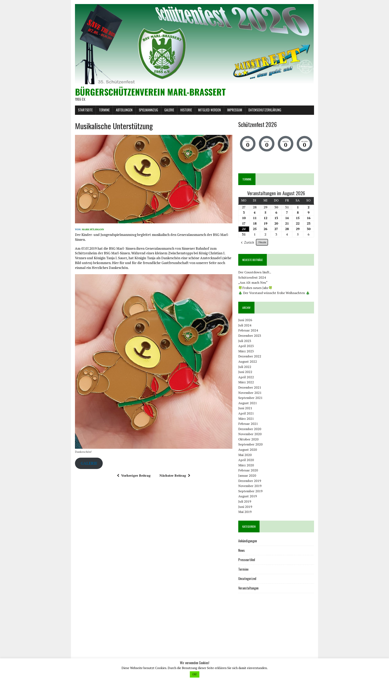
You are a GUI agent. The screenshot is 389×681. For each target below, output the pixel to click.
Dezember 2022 (249, 356)
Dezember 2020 (249, 429)
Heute (262, 242)
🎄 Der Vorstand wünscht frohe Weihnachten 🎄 (274, 293)
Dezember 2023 (249, 335)
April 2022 (246, 377)
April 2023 (246, 346)
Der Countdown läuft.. (254, 272)
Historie (186, 110)
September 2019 (250, 491)
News (241, 550)
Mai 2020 (245, 455)
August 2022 (247, 361)
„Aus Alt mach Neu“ (253, 282)
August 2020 (247, 449)
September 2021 (250, 397)
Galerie (169, 110)
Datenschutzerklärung (264, 110)
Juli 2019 (244, 501)
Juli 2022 (244, 366)
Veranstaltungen (248, 588)
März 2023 (246, 351)
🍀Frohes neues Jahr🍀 (255, 288)
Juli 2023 (244, 341)
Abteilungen (124, 110)
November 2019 (250, 486)
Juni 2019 (245, 506)
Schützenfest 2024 (252, 277)
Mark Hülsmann (93, 229)
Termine (104, 110)
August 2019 (247, 496)
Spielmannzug (148, 110)
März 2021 (246, 418)
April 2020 (246, 460)
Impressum (234, 110)
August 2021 (247, 403)
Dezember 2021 (249, 387)
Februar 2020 (248, 470)
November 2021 (250, 392)
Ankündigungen (247, 540)
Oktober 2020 (248, 439)
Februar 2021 (248, 423)
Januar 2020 (247, 475)
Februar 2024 (248, 330)
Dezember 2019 (249, 481)
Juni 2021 (245, 408)
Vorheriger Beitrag (136, 475)
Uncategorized (247, 578)
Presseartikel (246, 559)
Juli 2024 (244, 325)
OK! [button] (194, 674)
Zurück (249, 242)
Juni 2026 (245, 320)
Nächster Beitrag (172, 475)
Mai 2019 (245, 511)
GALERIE (89, 463)
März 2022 (246, 382)
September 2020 (250, 444)
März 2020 (246, 465)
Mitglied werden (209, 110)
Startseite (85, 110)
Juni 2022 (245, 372)
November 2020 (250, 434)
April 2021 (246, 413)
